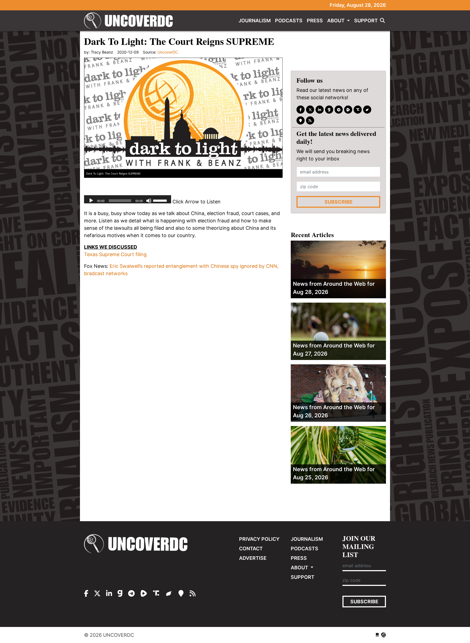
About (336, 20)
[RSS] (310, 120)
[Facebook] (300, 109)
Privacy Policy (259, 539)
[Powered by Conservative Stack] (383, 635)
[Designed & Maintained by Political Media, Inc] (377, 635)
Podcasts (288, 20)
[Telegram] (339, 109)
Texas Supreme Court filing (115, 254)
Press (315, 20)
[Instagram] (320, 109)
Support (366, 20)
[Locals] (300, 120)
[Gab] (329, 109)
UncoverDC (130, 21)
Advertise (253, 558)
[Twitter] (310, 109)
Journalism (255, 20)
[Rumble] (348, 109)
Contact (251, 548)
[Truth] (358, 109)
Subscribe (338, 202)
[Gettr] (367, 109)
